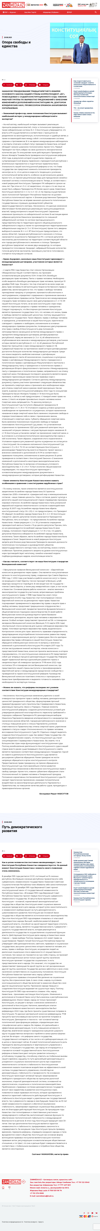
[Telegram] (92, 1213)
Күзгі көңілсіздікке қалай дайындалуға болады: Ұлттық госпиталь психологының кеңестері (84, 93)
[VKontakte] (96, 1213)
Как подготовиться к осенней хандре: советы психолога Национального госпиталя (85, 83)
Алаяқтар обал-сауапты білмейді (84, 102)
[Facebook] (84, 1213)
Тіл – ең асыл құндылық (83, 108)
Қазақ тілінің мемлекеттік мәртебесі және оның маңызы (84, 114)
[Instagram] (88, 1213)
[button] (95, 12)
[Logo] (16, 5)
